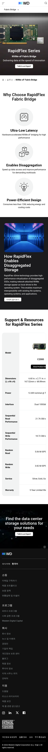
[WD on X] (17, 713)
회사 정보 (6, 633)
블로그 (5, 658)
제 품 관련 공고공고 (11, 706)
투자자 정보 (7, 668)
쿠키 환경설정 (40, 737)
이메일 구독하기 (9, 580)
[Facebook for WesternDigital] (24, 713)
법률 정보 (23, 737)
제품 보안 (6, 701)
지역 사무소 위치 (9, 673)
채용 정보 (6, 663)
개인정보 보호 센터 (10, 653)
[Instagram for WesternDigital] (3, 713)
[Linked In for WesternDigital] (10, 713)
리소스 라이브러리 (10, 696)
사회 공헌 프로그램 (10, 616)
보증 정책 (6, 590)
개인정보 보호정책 (9, 737)
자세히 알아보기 (12, 299)
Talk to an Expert (24, 66)
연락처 (5, 678)
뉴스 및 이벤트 (8, 639)
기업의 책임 (7, 648)
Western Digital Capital (12, 621)
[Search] (46, 3)
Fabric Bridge (10, 9)
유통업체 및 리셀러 (10, 595)
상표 (31, 737)
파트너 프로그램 (9, 611)
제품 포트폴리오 (9, 585)
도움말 (5, 691)
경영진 (5, 643)
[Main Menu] (3, 3)
